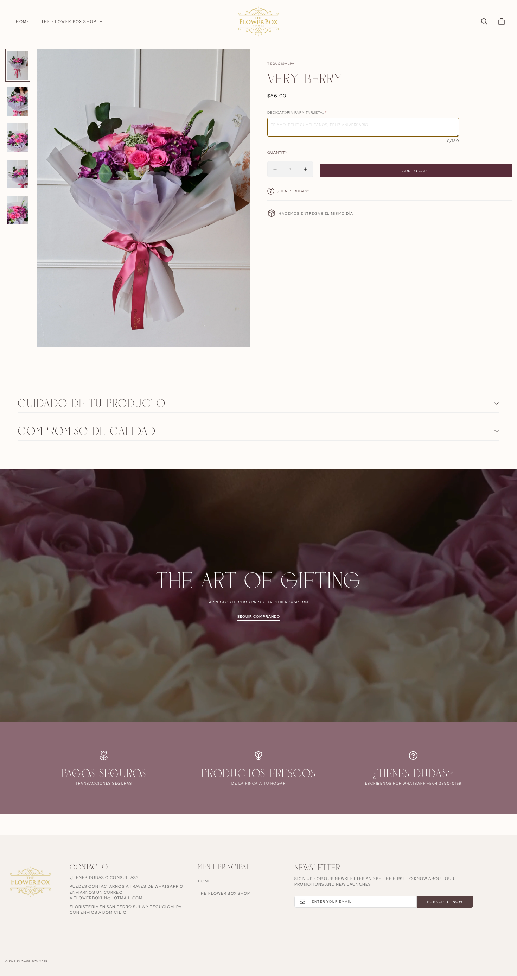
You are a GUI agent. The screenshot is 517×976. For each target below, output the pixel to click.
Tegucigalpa (281, 64)
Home (23, 21)
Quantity (277, 152)
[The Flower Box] (258, 21)
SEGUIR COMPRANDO (258, 616)
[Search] (484, 21)
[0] (501, 21)
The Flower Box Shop (69, 21)
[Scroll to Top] (503, 938)
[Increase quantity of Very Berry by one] (305, 169)
